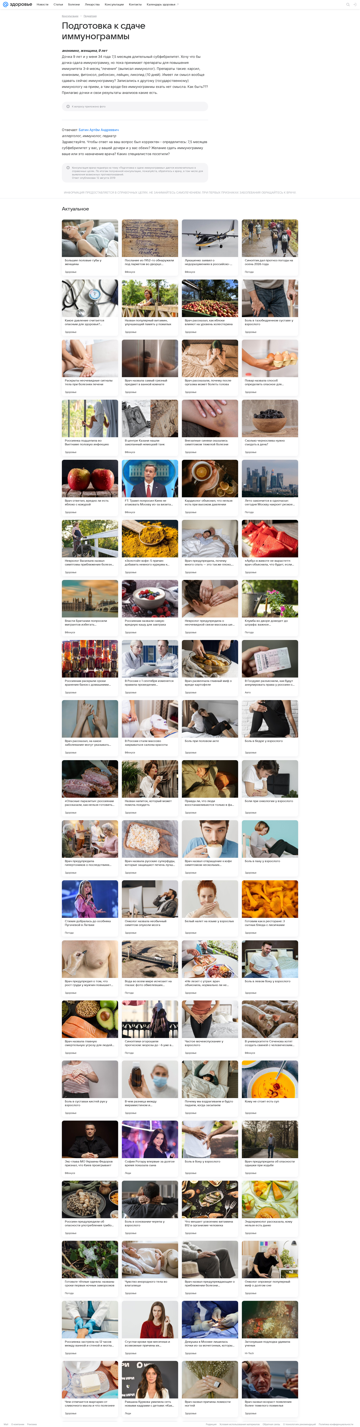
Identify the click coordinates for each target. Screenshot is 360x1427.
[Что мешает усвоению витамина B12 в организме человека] (210, 1209)
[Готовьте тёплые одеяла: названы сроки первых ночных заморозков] (90, 1269)
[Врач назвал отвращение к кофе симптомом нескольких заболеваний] (210, 848)
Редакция (211, 1424)
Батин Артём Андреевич (99, 130)
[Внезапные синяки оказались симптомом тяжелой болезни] (210, 428)
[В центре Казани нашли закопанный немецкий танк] (150, 428)
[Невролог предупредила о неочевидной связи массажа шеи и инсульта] (210, 608)
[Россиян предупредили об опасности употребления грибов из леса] (90, 1209)
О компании (17, 1424)
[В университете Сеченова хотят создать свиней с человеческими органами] (270, 1028)
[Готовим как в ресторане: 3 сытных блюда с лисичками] (270, 908)
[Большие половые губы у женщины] (90, 247)
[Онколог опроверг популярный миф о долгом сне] (270, 1269)
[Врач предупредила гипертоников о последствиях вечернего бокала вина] (90, 848)
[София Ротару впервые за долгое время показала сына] (150, 1149)
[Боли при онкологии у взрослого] (270, 788)
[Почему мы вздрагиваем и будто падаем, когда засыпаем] (210, 1089)
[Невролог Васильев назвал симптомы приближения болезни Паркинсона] (90, 548)
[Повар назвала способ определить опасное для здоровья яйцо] (270, 368)
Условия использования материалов (240, 1424)
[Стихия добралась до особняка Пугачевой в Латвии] (90, 908)
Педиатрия (90, 15)
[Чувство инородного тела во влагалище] (150, 1269)
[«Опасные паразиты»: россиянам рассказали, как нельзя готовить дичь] (90, 788)
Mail (6, 1424)
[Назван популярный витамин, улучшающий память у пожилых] (150, 308)
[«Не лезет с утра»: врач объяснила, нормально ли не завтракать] (210, 968)
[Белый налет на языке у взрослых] (210, 908)
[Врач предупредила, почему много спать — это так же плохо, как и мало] (210, 548)
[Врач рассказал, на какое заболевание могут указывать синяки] (90, 728)
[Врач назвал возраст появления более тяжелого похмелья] (270, 1389)
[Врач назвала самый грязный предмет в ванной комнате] (150, 368)
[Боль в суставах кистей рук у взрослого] (90, 1089)
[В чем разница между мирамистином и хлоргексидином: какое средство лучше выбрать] (150, 1089)
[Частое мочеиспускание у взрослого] (210, 1028)
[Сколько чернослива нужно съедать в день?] (270, 428)
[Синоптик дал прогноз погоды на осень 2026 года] (270, 247)
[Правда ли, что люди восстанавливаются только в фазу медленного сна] (210, 788)
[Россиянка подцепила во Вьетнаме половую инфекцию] (90, 428)
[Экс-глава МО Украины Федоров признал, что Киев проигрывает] (90, 1149)
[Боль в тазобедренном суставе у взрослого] (270, 308)
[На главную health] (20, 4)
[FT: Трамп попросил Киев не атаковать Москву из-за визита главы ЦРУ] (150, 488)
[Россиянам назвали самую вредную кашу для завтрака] (150, 608)
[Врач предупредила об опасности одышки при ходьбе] (270, 1149)
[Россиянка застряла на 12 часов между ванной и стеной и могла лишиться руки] (90, 1329)
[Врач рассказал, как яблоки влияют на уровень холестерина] (210, 308)
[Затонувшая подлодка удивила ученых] (270, 1329)
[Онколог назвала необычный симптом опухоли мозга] (150, 908)
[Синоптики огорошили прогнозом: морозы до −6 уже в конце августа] (150, 1028)
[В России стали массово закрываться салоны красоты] (150, 728)
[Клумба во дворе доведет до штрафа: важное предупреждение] (270, 608)
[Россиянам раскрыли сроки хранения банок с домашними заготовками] (90, 668)
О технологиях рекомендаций (299, 1424)
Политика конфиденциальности (336, 1424)
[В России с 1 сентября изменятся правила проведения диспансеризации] (150, 668)
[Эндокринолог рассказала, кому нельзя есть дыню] (270, 1209)
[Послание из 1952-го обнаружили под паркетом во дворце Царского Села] (150, 247)
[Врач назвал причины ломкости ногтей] (210, 1389)
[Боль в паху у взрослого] (270, 848)
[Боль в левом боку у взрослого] (270, 968)
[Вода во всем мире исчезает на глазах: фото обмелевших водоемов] (150, 968)
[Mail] (5, 4)
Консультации (70, 15)
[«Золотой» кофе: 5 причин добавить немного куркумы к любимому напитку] (150, 548)
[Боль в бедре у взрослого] (270, 728)
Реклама (32, 1424)
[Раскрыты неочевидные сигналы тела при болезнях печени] (90, 368)
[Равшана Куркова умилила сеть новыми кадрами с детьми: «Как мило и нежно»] (150, 1389)
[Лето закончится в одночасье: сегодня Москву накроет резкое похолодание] (270, 488)
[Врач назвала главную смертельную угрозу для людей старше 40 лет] (90, 1028)
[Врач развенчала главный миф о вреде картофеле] (210, 668)
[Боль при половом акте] (210, 728)
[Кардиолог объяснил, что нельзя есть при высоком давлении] (210, 488)
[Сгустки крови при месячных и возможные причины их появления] (150, 1329)
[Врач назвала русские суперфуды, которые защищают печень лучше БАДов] (150, 848)
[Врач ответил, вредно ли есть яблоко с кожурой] (90, 488)
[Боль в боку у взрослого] (210, 1149)
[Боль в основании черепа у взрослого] (150, 1209)
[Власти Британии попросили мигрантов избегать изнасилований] (90, 608)
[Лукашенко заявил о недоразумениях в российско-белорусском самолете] (210, 247)
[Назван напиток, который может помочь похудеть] (150, 788)
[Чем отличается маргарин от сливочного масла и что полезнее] (90, 1389)
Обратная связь (271, 1424)
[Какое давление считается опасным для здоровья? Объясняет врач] (90, 308)
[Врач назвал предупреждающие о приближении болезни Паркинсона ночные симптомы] (210, 1269)
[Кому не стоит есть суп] (270, 1089)
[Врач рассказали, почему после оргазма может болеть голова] (210, 368)
